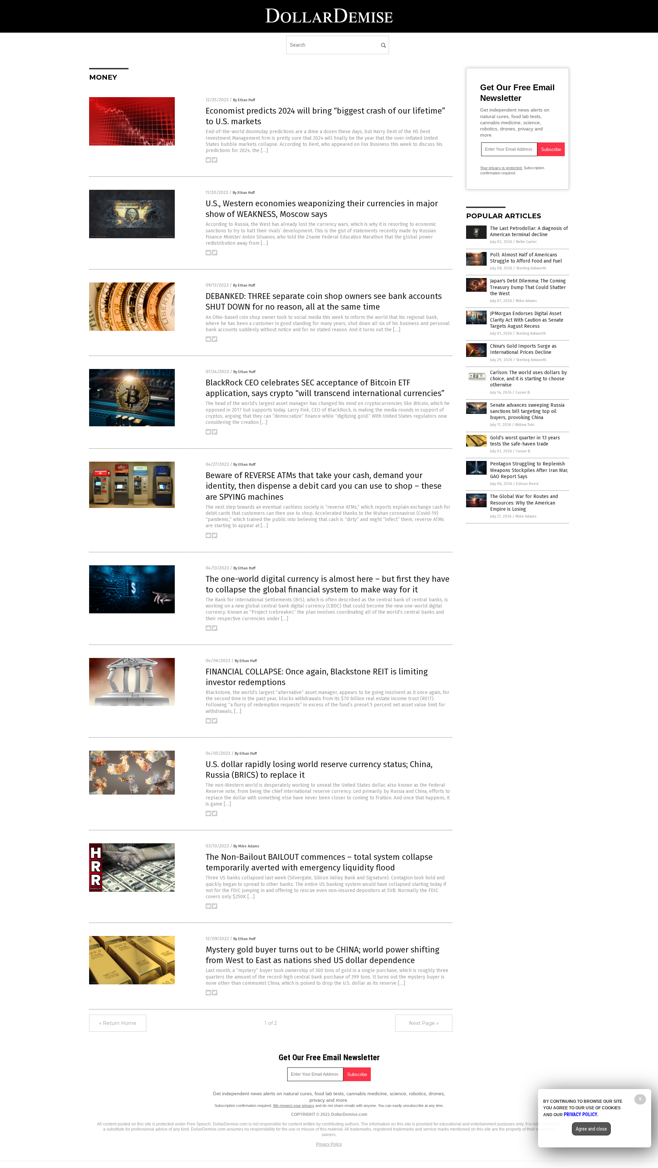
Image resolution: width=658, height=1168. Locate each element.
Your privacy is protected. (501, 168)
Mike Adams (526, 301)
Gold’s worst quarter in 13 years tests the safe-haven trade (525, 441)
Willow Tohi (524, 425)
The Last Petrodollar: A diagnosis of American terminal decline (529, 231)
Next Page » (424, 1023)
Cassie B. (523, 392)
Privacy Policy (329, 1144)
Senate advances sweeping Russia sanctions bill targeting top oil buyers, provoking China (527, 411)
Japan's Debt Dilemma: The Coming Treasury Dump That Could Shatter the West (528, 287)
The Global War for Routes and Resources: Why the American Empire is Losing (524, 503)
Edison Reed (527, 484)
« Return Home (117, 1023)
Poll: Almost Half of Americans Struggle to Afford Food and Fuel (526, 258)
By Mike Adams (246, 846)
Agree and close (591, 1129)
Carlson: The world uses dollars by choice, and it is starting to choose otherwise (528, 379)
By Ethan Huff (244, 100)
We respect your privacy (293, 1105)
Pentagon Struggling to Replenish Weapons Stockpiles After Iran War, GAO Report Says (529, 470)
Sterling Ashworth (531, 268)
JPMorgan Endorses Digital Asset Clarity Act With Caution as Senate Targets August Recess (526, 320)
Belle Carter (526, 242)
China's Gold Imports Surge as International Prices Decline (523, 349)
